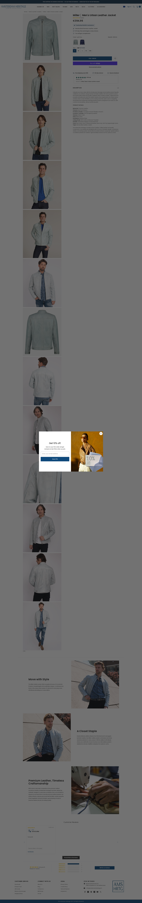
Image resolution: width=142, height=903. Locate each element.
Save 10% (55, 459)
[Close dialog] (101, 433)
